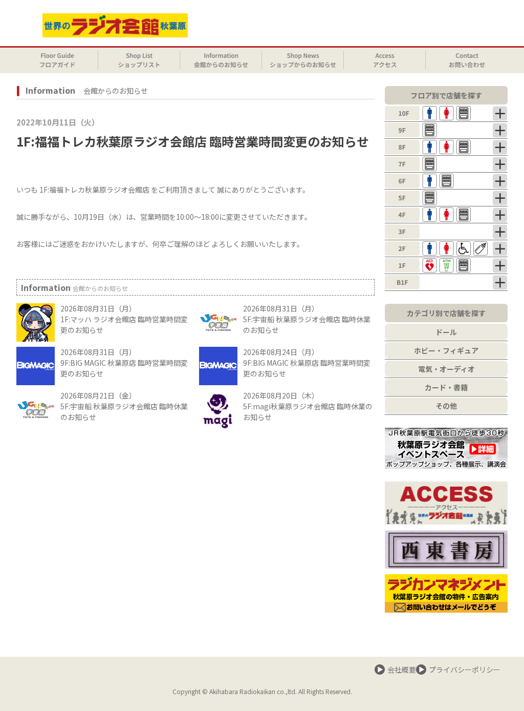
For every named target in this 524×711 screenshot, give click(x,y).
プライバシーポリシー (464, 669)
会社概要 (401, 669)
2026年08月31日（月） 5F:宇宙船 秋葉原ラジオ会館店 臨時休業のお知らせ (306, 319)
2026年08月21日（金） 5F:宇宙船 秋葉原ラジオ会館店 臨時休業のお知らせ (124, 406)
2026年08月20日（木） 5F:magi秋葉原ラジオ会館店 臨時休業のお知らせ (308, 406)
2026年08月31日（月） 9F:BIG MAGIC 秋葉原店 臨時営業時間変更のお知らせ (124, 363)
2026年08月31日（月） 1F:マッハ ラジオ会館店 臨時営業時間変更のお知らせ (124, 319)
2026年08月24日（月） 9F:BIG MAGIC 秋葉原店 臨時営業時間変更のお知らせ (306, 363)
